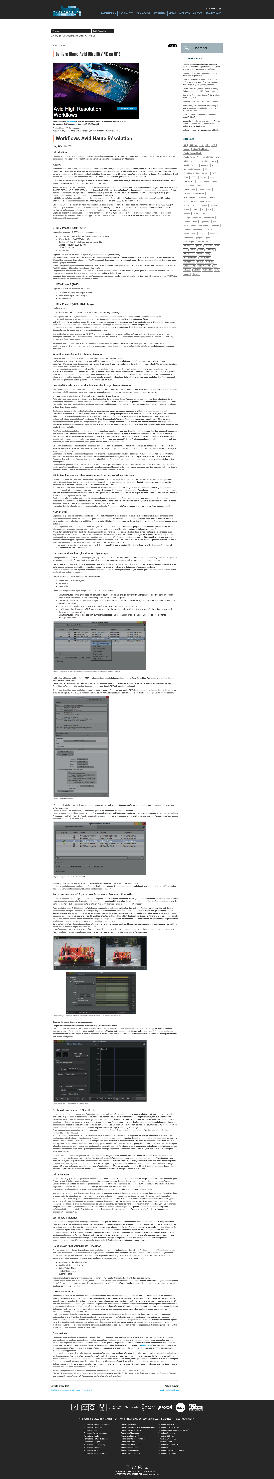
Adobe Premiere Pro (192, 157)
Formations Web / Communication (97, 1433)
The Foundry (204, 258)
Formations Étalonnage (93, 1427)
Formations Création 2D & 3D (169, 1427)
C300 (186, 177)
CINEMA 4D (188, 181)
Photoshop (188, 238)
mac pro (216, 222)
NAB (210, 230)
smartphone (189, 254)
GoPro (195, 209)
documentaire (199, 193)
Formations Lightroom (129, 1448)
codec (214, 181)
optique (203, 234)
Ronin (201, 250)
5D (207, 145)
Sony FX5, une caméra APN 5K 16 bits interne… (201, 102)
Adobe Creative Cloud (192, 153)
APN (186, 161)
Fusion (186, 209)
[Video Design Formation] (67, 10)
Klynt (195, 222)
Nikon (186, 234)
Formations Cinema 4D (130, 1436)
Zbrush (196, 274)
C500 (194, 177)
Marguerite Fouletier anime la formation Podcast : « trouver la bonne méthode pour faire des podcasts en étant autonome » (202, 123)
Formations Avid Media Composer (171, 1451)
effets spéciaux (190, 197)
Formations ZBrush (128, 1442)
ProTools (208, 246)
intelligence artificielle (192, 218)
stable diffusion (190, 258)
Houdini (187, 213)
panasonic (214, 234)
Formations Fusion (165, 1442)
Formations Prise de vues (130, 1424)
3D (185, 145)
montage (215, 226)
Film (186, 201)
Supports (184, 13)
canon (212, 177)
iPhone (187, 222)
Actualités (160, 13)
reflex (193, 250)
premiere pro (189, 242)
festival (212, 197)
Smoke (200, 254)
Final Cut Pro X (190, 205)
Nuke (194, 234)
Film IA (194, 201)
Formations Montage (166, 1424)
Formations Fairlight (92, 1442)
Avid (213, 165)
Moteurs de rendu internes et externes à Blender (201, 130)
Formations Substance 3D (168, 1445)
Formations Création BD (167, 1439)
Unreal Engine (189, 266)
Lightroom (205, 222)
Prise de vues (203, 242)
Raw (217, 246)
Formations (107, 13)
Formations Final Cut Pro (130, 1453)
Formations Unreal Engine (131, 1445)
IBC (204, 213)
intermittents (209, 218)
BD (206, 169)
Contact (197, 13)
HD (203, 209)
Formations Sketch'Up (92, 1448)
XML (217, 270)
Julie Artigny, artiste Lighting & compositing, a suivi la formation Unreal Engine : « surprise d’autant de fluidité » (200, 108)
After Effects (208, 157)
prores (198, 246)
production (188, 246)
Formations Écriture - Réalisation (96, 1424)
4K (202, 145)
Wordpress (207, 270)
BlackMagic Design (191, 173)
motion (187, 230)
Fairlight (202, 197)
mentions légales (152, 1472)
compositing (189, 185)
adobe (186, 149)
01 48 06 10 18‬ (213, 8)
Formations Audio (91, 1430)
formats (214, 205)
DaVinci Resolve (205, 189)
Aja (217, 157)
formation (203, 205)
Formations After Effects (130, 1451)
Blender (205, 173)
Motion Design (199, 230)
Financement (143, 13)
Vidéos (172, 13)
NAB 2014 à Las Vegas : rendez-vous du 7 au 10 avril (71, 1390)
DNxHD (187, 193)
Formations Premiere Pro (167, 1453)
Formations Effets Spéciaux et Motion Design (138, 1427)
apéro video (204, 161)
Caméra (203, 177)
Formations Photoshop (130, 1433)
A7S (213, 145)
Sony (208, 254)
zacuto (186, 274)
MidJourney (203, 226)
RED (185, 250)
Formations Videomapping (94, 1445)
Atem (214, 161)
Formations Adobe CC (166, 1433)
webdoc (197, 270)
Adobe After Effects (200, 149)
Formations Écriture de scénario (96, 1439)
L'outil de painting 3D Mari (169, 1390)
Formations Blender (91, 1436)
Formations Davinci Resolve (94, 1453)
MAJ (186, 226)
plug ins (199, 238)
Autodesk (204, 165)
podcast (209, 238)
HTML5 (197, 213)
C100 (214, 173)
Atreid (186, 165)
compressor (202, 185)
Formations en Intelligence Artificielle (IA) (173, 1430)
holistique (145, 1345)
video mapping (204, 266)
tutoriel (200, 262)
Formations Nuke (90, 1451)
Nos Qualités (126, 13)
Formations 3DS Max (166, 1436)
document (71, 121)
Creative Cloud (189, 189)
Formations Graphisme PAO (131, 1430)
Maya (193, 226)
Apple (193, 161)
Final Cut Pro (205, 201)
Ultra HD (209, 262)
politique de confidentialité (127, 1472)
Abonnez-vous (213, 13)
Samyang (210, 250)
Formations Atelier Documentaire (133, 1439)
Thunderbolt (189, 262)
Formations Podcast (165, 1448)
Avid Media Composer (192, 169)
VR (215, 266)
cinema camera (203, 181)
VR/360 (187, 270)
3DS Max (193, 145)
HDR (209, 209)
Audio (194, 165)
